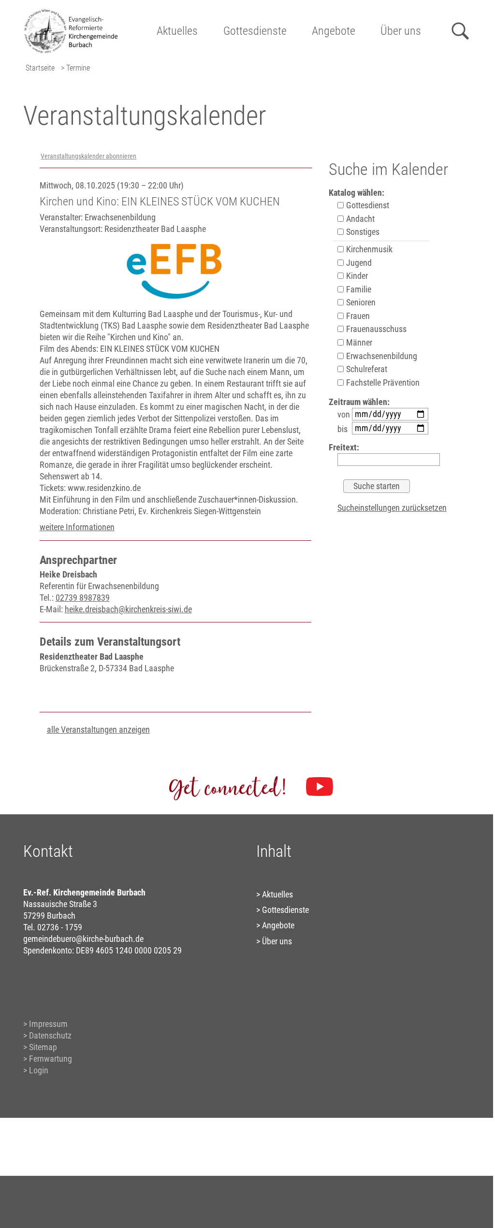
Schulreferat (365, 369)
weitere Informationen (77, 527)
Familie (357, 289)
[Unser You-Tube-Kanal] (319, 786)
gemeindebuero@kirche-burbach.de (83, 939)
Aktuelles (177, 31)
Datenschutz (50, 1035)
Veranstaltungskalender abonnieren (88, 156)
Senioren (360, 302)
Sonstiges (361, 232)
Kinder (356, 276)
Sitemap (43, 1047)
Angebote (333, 31)
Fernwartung (50, 1059)
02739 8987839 (83, 597)
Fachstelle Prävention (382, 382)
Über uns (400, 31)
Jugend (358, 263)
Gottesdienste (255, 31)
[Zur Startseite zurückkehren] (74, 12)
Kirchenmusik (368, 249)
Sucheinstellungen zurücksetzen (392, 508)
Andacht (359, 219)
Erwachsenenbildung (380, 356)
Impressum (48, 1024)
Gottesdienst (366, 205)
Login (38, 1070)
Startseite (40, 67)
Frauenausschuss (375, 329)
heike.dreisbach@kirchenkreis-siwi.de (128, 609)
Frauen (357, 316)
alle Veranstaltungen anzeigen (98, 729)
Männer (358, 342)
